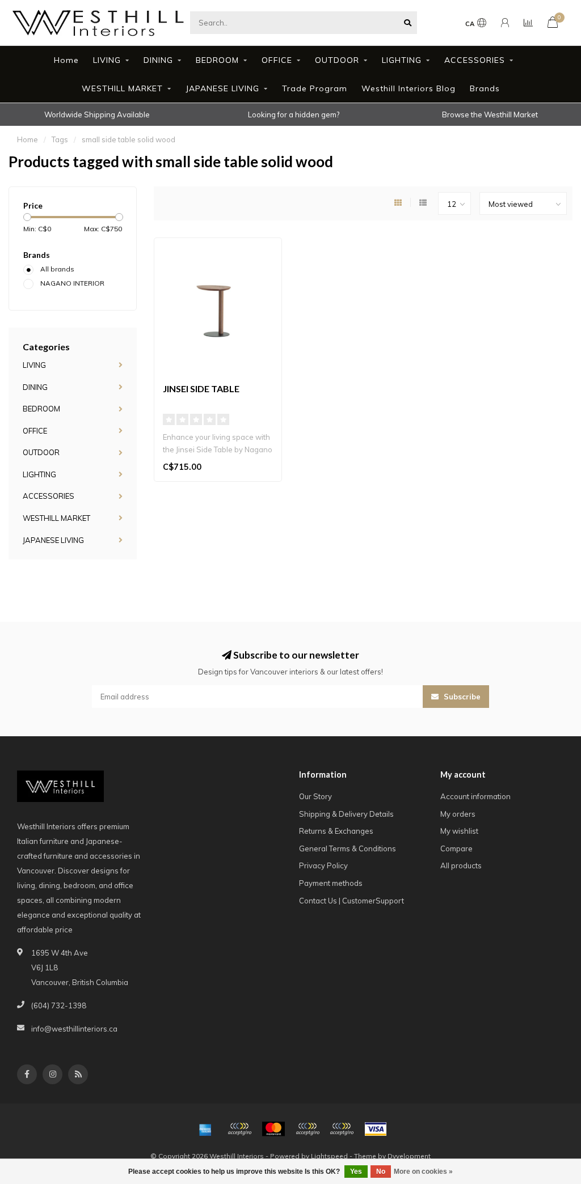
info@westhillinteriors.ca (74, 1028)
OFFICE (277, 60)
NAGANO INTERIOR (72, 283)
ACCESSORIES (474, 60)
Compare (456, 848)
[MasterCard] (273, 1129)
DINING (158, 60)
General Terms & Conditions (347, 848)
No (380, 1171)
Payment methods (331, 883)
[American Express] (205, 1129)
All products (461, 865)
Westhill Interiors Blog (408, 88)
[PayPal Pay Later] (341, 1129)
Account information (475, 796)
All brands (57, 269)
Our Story (315, 796)
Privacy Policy (323, 865)
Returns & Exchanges (336, 830)
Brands (485, 88)
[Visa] (375, 1129)
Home (66, 60)
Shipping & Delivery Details (346, 813)
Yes (356, 1171)
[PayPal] (307, 1129)
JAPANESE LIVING (222, 88)
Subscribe (461, 696)
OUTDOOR (337, 60)
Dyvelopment (409, 1156)
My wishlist (459, 830)
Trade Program (314, 88)
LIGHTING (402, 60)
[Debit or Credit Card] (239, 1129)
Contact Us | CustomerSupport (351, 900)
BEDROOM (217, 60)
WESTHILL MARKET (122, 88)
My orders (457, 813)
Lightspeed (329, 1156)
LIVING (107, 60)
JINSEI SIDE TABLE (201, 388)
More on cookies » (423, 1171)
